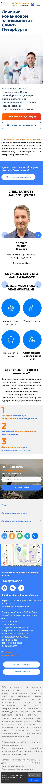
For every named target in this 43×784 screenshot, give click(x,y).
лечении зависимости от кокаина (24, 139)
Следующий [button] (38, 235)
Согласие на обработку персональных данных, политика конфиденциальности (21, 763)
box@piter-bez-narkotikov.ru (23, 595)
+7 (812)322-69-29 (20, 3)
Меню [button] (38, 4)
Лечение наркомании (14, 513)
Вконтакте (13, 588)
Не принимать (34, 775)
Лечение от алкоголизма (16, 521)
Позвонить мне (21, 487)
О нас (4, 505)
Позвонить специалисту (21, 125)
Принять (34, 780)
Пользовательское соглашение (17, 769)
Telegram (21, 588)
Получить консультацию (21, 116)
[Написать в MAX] (32, 4)
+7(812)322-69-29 (11, 581)
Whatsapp (4, 588)
